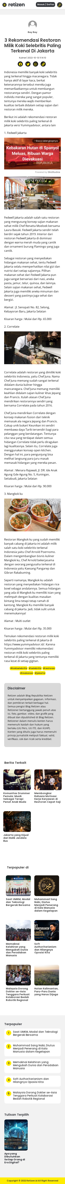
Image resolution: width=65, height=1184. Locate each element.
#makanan (26, 673)
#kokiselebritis (18, 668)
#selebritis (35, 668)
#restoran (49, 668)
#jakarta (40, 673)
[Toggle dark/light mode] (59, 5)
